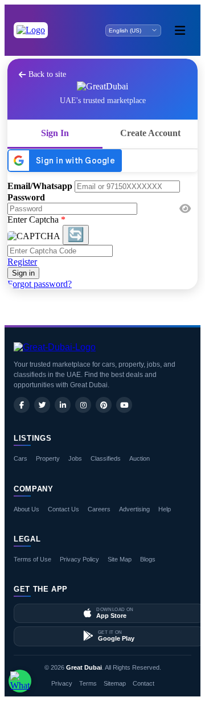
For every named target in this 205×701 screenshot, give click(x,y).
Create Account (150, 133)
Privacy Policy (79, 559)
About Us (26, 509)
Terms (88, 683)
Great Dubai (84, 667)
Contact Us (63, 509)
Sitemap (115, 683)
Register (22, 262)
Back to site (47, 74)
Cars (20, 458)
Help (164, 509)
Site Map (120, 559)
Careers (99, 509)
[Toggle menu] (180, 30)
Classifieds (106, 458)
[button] (185, 209)
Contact (143, 683)
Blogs (147, 559)
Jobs (75, 458)
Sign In (55, 133)
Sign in (23, 273)
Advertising (134, 509)
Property (48, 458)
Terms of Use (32, 559)
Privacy (61, 683)
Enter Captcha (36, 219)
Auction (139, 458)
